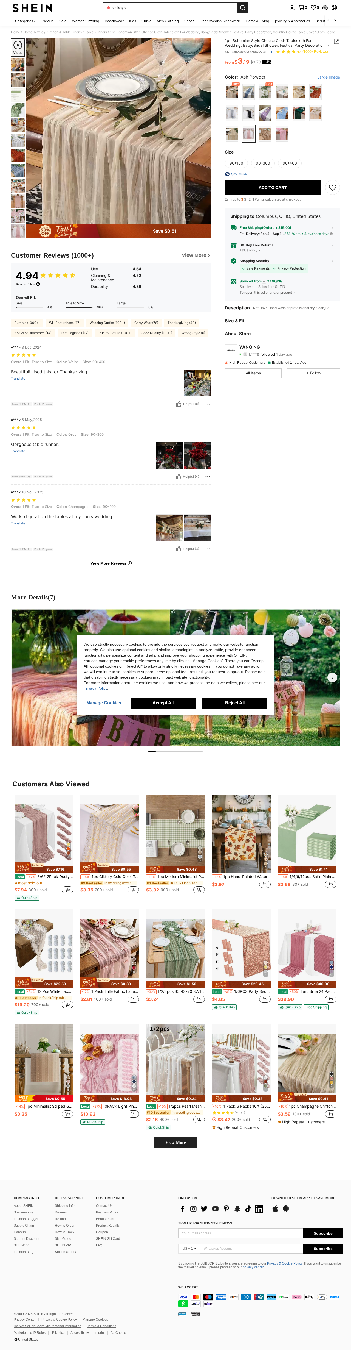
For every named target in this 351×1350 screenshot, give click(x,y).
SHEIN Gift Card (108, 1239)
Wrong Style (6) (193, 333)
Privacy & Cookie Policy (284, 1263)
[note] (44, 867)
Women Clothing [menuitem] (85, 21)
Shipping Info (65, 1206)
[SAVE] (332, 187)
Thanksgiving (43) (182, 323)
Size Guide (63, 1239)
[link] (302, 7)
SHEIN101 (22, 1245)
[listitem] (43, 847)
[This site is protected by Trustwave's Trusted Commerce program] (182, 1314)
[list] (222, 1209)
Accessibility (79, 1333)
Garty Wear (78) (146, 323)
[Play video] (118, 131)
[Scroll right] (335, 20)
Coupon (102, 1232)
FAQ (99, 1245)
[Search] (242, 7)
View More (175, 1142)
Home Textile (33, 32)
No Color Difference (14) (33, 333)
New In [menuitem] (48, 21)
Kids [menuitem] (132, 21)
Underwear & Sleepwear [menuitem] (220, 21)
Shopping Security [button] (254, 261)
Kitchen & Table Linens (64, 32)
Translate (18, 378)
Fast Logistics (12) (75, 333)
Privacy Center (25, 1319)
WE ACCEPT (188, 1287)
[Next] (332, 677)
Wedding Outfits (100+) (107, 323)
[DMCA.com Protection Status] (195, 1314)
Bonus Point (105, 1219)
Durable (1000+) (27, 323)
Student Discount (26, 1239)
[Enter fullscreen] (205, 219)
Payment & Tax (107, 1212)
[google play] (286, 1211)
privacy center (253, 1267)
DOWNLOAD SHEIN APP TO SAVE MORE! (303, 1198)
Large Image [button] (328, 77)
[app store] (275, 1211)
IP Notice (58, 1333)
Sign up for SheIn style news (205, 1223)
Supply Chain (24, 1225)
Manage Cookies (95, 1319)
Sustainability (24, 1212)
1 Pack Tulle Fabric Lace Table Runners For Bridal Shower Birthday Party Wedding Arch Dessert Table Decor (110, 991)
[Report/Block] (208, 404)
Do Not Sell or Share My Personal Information (47, 1326)
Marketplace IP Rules (30, 1333)
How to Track (64, 1232)
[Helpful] (179, 404)
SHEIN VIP (63, 1245)
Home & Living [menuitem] (257, 21)
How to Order (65, 1225)
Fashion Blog (23, 1252)
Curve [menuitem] (146, 21)
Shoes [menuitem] (189, 21)
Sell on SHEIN (65, 1252)
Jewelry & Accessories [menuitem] (292, 21)
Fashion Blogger (26, 1219)
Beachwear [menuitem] (114, 21)
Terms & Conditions (101, 1326)
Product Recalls (108, 1225)
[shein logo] (32, 7)
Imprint (100, 1333)
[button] (325, 7)
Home (15, 32)
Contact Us (104, 1206)
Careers (20, 1232)
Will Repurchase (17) (64, 323)
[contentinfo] (260, 1300)
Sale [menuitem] (62, 21)
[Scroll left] (328, 20)
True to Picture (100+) (115, 333)
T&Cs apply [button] (248, 250)
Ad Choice (118, 1333)
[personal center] (292, 7)
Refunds (61, 1219)
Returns (61, 1212)
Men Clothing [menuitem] (168, 21)
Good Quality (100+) (156, 333)
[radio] (232, 92)
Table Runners (96, 32)
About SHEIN (23, 1206)
